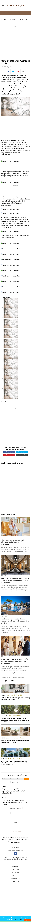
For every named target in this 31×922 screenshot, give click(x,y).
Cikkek (10, 19)
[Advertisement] (15, 42)
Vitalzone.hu (15, 869)
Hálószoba (15, 813)
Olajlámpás (5, 798)
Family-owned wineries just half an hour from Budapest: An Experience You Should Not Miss (15, 720)
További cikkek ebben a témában (12, 678)
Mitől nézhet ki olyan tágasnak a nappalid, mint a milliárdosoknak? (15, 741)
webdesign (14, 857)
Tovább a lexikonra (15, 808)
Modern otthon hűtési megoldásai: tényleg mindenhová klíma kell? (15, 698)
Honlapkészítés (7, 857)
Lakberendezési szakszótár (15, 775)
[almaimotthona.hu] (15, 5)
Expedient (15, 858)
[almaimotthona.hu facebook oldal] (15, 853)
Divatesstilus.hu (15, 875)
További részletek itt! (19, 919)
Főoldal (4, 19)
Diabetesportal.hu (15, 872)
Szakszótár (15, 782)
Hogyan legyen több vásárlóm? (15, 850)
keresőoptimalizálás (22, 857)
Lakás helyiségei (20, 19)
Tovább (9, 793)
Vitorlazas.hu (15, 866)
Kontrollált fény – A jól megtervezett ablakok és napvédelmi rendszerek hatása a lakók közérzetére (15, 762)
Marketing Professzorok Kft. (20, 859)
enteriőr (24, 172)
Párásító (4, 786)
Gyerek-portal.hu (15, 878)
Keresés (26, 779)
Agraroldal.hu (15, 881)
